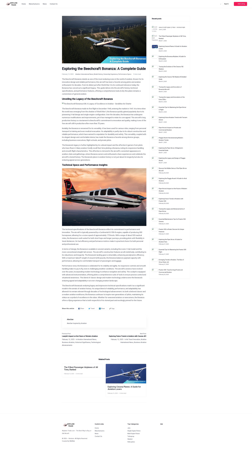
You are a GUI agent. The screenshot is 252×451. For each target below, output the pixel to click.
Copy (112, 308)
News (45, 4)
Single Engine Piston (133, 431)
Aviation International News (84, 74)
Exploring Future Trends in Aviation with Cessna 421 (127, 336)
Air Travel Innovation (133, 339)
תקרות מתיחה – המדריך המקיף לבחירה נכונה (172, 27)
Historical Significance (82, 342)
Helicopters (131, 442)
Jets (128, 428)
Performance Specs (124, 74)
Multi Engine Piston (133, 433)
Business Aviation (68, 342)
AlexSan (70, 319)
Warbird (129, 439)
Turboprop (130, 436)
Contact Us (53, 4)
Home (24, 4)
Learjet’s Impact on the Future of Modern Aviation (80, 336)
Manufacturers (34, 4)
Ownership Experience (110, 74)
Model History (98, 74)
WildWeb (72, 441)
